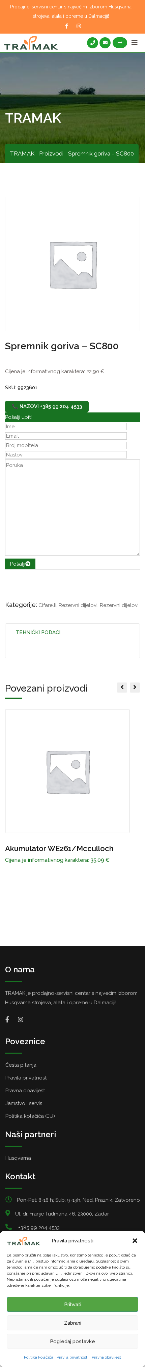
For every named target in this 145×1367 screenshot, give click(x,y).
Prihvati (72, 1305)
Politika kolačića (38, 1357)
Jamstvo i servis (23, 1103)
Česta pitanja (20, 1065)
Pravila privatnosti (72, 1357)
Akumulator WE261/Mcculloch (59, 848)
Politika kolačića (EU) (30, 1116)
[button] (135, 1240)
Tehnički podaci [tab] (38, 632)
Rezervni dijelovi (78, 605)
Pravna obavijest (106, 1357)
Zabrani (72, 1323)
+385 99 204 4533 (39, 1228)
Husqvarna (18, 1158)
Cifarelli (47, 605)
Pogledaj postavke (72, 1341)
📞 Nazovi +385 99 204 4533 (47, 406)
